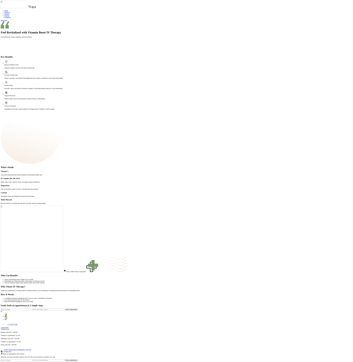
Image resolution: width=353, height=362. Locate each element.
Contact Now (5, 327)
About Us (7, 12)
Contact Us (7, 17)
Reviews (6, 14)
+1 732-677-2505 (12, 324)
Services (6, 15)
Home (6, 10)
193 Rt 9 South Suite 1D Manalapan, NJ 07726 (17, 349)
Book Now (4, 20)
